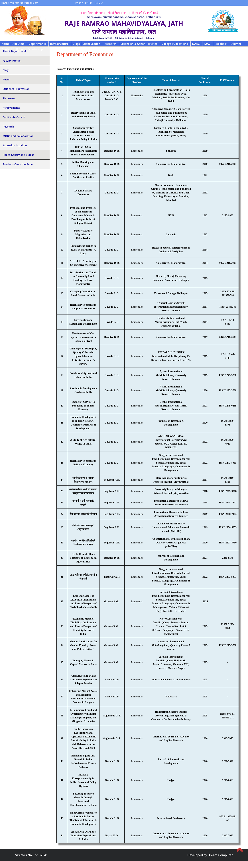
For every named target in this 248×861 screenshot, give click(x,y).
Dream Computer (220, 855)
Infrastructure (59, 43)
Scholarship (35, 49)
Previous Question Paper (18, 164)
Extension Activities (15, 145)
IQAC (207, 43)
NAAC (196, 43)
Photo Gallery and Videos (18, 155)
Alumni (236, 43)
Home (5, 43)
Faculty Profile (12, 60)
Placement (9, 98)
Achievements (11, 107)
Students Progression (16, 89)
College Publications (175, 43)
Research (110, 43)
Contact (7, 49)
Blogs (76, 43)
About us (18, 43)
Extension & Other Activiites (139, 43)
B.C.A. (20, 49)
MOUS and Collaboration (18, 136)
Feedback (221, 43)
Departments (37, 43)
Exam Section (91, 43)
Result (7, 79)
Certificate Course (14, 117)
